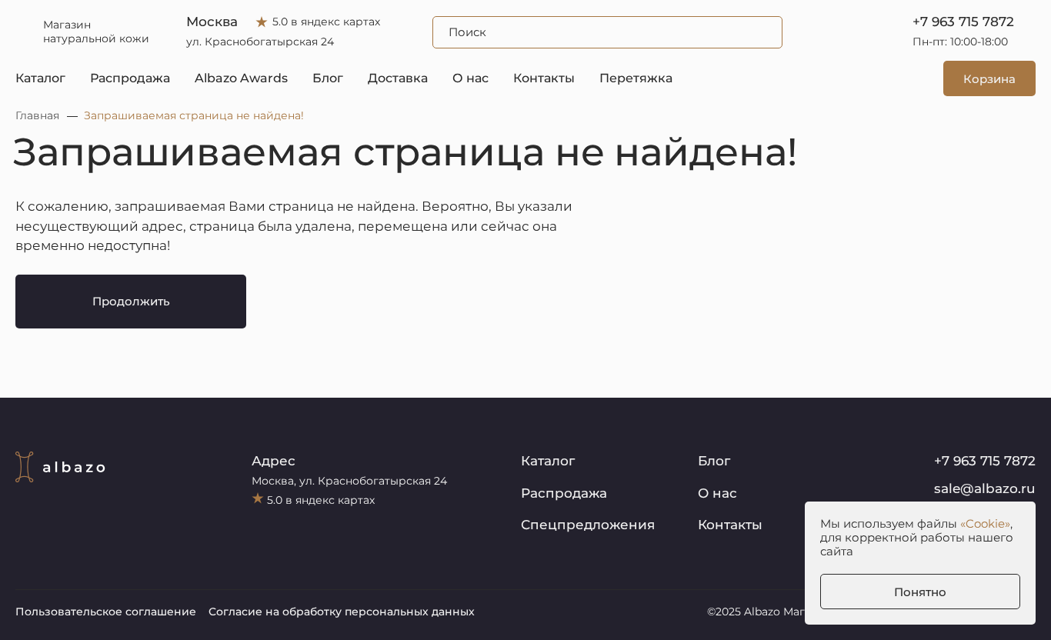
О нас (470, 78)
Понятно (920, 592)
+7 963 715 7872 (963, 21)
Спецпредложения (588, 524)
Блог (327, 78)
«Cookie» (985, 523)
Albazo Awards (241, 78)
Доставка (398, 78)
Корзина (989, 79)
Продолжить (131, 301)
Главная (37, 115)
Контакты (544, 78)
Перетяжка (635, 78)
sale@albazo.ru (985, 488)
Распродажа (130, 78)
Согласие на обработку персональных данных (342, 611)
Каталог (40, 78)
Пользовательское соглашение (105, 611)
